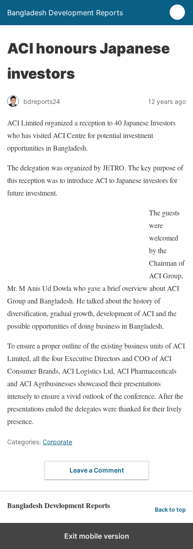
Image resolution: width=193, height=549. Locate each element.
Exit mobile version (96, 535)
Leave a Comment (97, 470)
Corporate (57, 442)
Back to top (170, 509)
